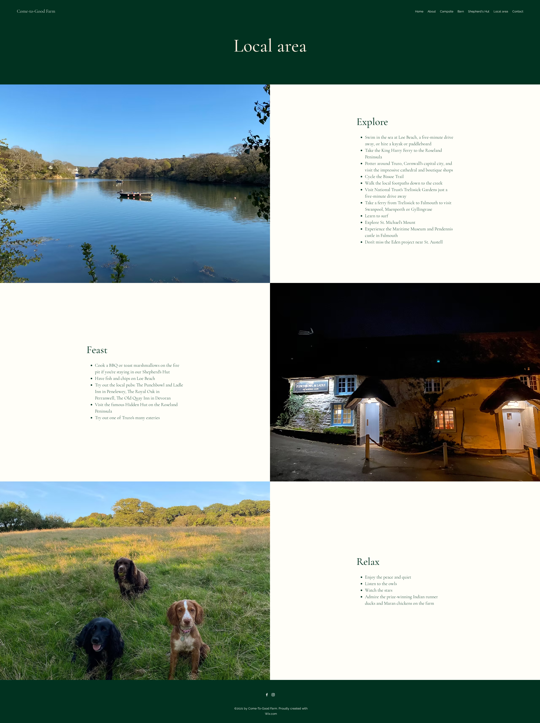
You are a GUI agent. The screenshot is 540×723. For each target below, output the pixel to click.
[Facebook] (267, 695)
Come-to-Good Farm (36, 11)
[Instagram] (273, 695)
